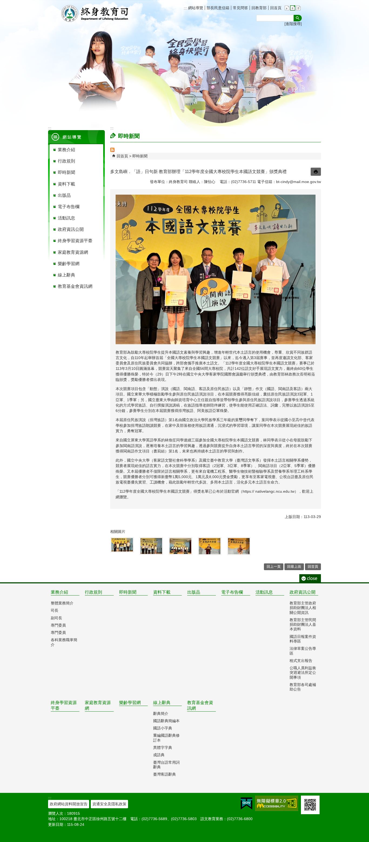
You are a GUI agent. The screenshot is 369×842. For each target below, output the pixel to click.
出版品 (193, 592)
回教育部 (259, 8)
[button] (298, 18)
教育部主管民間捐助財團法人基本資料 (303, 624)
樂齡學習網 (130, 702)
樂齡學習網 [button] (68, 263)
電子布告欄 (232, 592)
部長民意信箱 (218, 8)
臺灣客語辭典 (164, 774)
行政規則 (93, 592)
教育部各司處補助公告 (303, 686)
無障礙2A (276, 803)
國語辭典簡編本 (166, 721)
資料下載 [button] (66, 184)
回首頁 (275, 8)
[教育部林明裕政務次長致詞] (210, 546)
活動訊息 (264, 592)
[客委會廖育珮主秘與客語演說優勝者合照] (151, 546)
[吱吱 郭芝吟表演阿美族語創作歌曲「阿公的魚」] (239, 546)
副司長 (56, 618)
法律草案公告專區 (303, 650)
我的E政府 (246, 803)
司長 (54, 610)
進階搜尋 (293, 24)
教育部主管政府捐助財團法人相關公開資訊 (303, 608)
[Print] (316, 172)
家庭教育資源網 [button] (73, 252)
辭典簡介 (160, 713)
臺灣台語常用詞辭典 (166, 764)
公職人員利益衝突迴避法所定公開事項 (303, 672)
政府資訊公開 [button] (71, 229)
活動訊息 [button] (66, 218)
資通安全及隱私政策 (109, 804)
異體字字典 (162, 747)
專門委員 (58, 625)
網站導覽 (195, 8)
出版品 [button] (64, 195)
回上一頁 (274, 566)
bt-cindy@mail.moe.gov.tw (298, 182)
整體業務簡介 (62, 603)
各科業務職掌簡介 (64, 642)
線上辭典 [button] (66, 275)
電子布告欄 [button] (68, 206)
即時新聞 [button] (66, 172)
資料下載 (161, 592)
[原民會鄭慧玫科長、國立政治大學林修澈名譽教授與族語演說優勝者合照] (180, 546)
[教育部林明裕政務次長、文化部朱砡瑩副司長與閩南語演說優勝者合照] (122, 545)
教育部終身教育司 (95, 13)
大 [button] (298, 8)
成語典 (159, 755)
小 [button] (287, 8)
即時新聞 (139, 156)
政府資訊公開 (303, 592)
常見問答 (240, 8)
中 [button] (292, 8)
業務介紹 (59, 592)
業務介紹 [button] (66, 149)
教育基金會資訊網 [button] (75, 286)
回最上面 (294, 566)
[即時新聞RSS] (112, 150)
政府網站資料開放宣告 (69, 804)
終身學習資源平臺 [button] (75, 240)
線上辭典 (161, 702)
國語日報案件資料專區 (303, 638)
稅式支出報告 (301, 660)
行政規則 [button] (66, 161)
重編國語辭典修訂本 (166, 737)
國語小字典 (162, 728)
